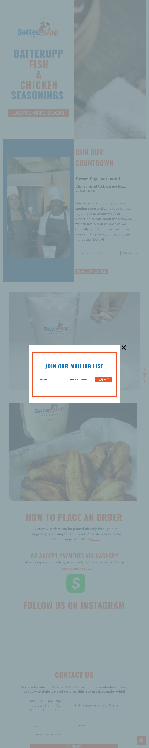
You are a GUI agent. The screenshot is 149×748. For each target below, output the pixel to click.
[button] (123, 347)
